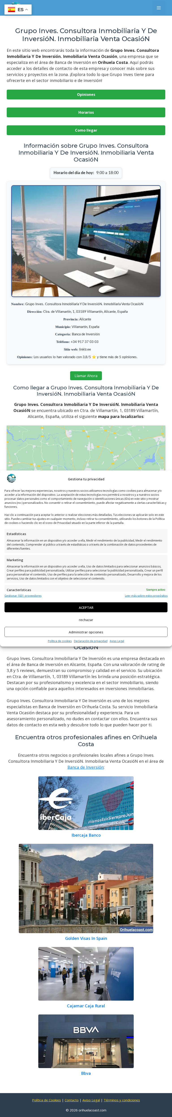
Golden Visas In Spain (86, 938)
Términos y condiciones (122, 1100)
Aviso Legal (117, 641)
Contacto (72, 1100)
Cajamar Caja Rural (86, 1005)
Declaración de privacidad (91, 641)
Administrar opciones (86, 632)
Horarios (86, 112)
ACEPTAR (86, 607)
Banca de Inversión (85, 767)
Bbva (86, 1073)
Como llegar (86, 130)
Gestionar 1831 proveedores (22, 596)
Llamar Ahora (86, 375)
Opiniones (86, 94)
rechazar (86, 619)
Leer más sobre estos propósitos (146, 596)
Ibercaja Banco (86, 835)
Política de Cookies (46, 1100)
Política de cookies (60, 641)
